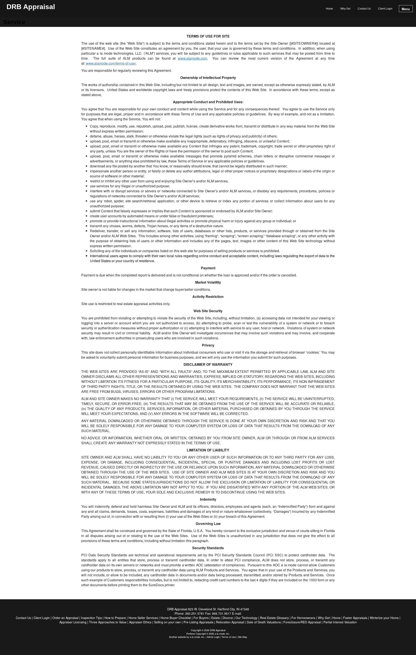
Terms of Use (229, 637)
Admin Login (213, 637)
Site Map (242, 637)
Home (329, 8)
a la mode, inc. (197, 637)
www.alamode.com (192, 58)
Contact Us (364, 8)
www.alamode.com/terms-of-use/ (111, 63)
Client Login (385, 8)
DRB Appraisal (30, 7)
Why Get (345, 8)
